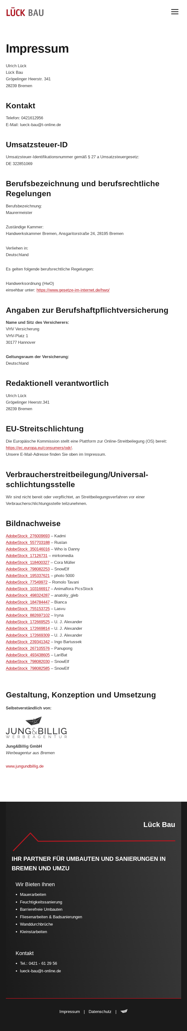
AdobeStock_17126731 (26, 555)
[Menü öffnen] (174, 11)
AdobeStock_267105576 (28, 648)
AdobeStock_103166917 (28, 588)
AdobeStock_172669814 (28, 628)
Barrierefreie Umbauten (41, 909)
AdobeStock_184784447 (28, 602)
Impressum (69, 1011)
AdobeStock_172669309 (28, 635)
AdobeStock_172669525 (28, 622)
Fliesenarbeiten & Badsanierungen (51, 917)
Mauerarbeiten (33, 894)
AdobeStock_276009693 (28, 536)
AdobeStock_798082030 (28, 661)
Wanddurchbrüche (36, 924)
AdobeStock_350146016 (28, 549)
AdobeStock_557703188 (28, 542)
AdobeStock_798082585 (28, 668)
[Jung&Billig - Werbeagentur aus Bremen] (124, 1011)
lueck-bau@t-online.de (40, 971)
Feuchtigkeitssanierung (41, 902)
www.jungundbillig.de (25, 766)
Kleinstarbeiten (33, 931)
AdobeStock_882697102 (28, 615)
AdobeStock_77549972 (26, 582)
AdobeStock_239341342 (28, 642)
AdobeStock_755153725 (28, 608)
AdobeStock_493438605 (28, 655)
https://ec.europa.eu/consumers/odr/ (39, 448)
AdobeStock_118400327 (27, 562)
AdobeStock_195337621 (28, 575)
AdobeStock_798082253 (28, 569)
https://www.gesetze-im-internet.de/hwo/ (73, 290)
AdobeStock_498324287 (28, 595)
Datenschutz (100, 1011)
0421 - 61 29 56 (43, 963)
